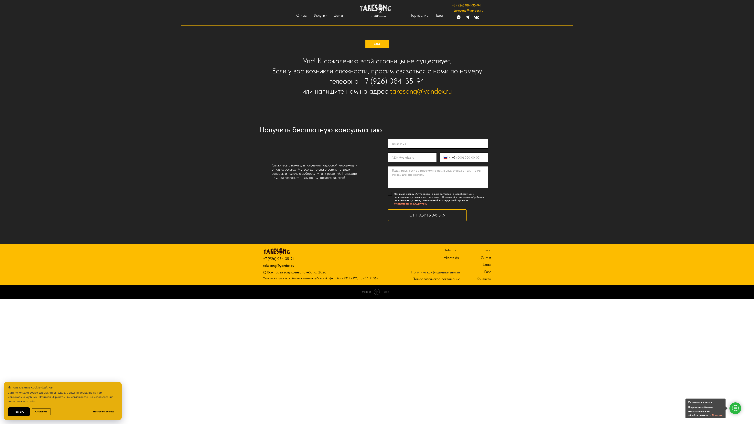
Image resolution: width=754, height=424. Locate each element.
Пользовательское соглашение (436, 279)
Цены (487, 264)
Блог (487, 272)
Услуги (486, 257)
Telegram (451, 250)
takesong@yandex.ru (468, 10)
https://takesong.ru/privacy (410, 203)
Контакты (484, 279)
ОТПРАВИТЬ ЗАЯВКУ (427, 215)
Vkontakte (451, 257)
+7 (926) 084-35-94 (466, 5)
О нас (486, 250)
